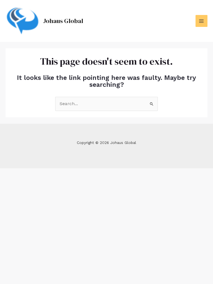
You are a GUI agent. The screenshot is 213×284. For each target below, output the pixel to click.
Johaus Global (63, 20)
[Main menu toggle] (201, 21)
